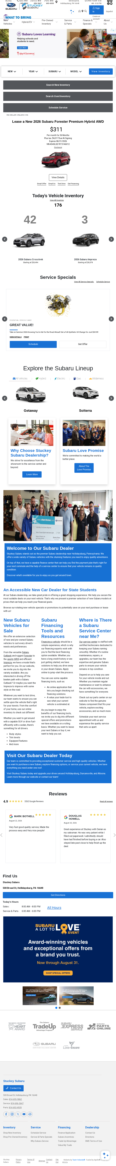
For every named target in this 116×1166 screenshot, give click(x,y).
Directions (89, 1137)
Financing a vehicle (50, 641)
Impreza (8, 662)
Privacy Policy (19, 1161)
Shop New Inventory (12, 1133)
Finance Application (66, 1133)
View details (58, 177)
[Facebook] (6, 1114)
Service (36, 1127)
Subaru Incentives (66, 1137)
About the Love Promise (84, 468)
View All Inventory (57, 200)
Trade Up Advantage (67, 1141)
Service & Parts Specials (41, 1137)
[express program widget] (71, 1026)
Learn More (32, 474)
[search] (85, 11)
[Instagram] (12, 1114)
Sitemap (42, 1161)
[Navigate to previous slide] (2, 44)
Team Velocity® (78, 1160)
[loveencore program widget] (71, 1045)
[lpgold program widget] (16, 1026)
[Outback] (40, 995)
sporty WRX (13, 659)
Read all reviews (106, 801)
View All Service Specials (84, 282)
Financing (64, 1127)
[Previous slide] (56, 1008)
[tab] (20, 379)
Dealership (92, 1127)
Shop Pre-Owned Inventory (15, 1137)
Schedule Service (103, 282)
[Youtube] (24, 1114)
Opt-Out (57, 1161)
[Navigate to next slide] (114, 44)
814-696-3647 (17, 1103)
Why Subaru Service (40, 1141)
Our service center (88, 641)
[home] (80, 11)
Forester (28, 655)
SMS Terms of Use (93, 1141)
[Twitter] (18, 1114)
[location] (83, 11)
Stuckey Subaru (6, 1161)
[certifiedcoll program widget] (44, 1045)
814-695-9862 (15, 1099)
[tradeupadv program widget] (44, 1026)
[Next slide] (60, 1008)
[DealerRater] (30, 1114)
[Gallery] (58, 44)
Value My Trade (65, 1145)
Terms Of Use (30, 1161)
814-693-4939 (15, 1107)
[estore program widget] (98, 1026)
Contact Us (15, 1088)
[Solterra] (76, 995)
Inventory (9, 1127)
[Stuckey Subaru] (27, 6)
